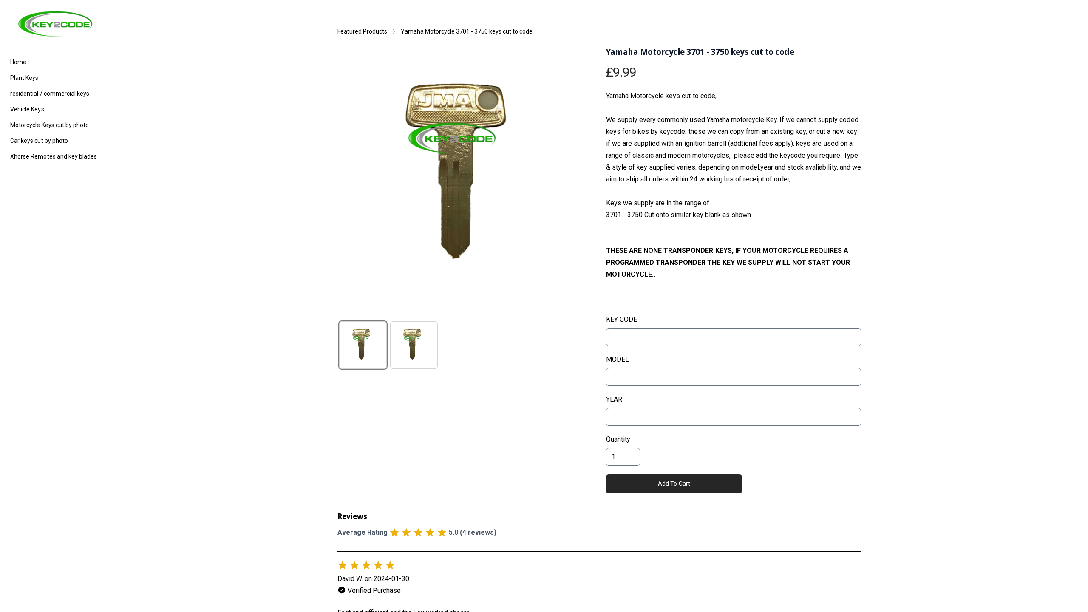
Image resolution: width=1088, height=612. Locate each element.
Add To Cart (674, 483)
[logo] (55, 24)
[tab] (363, 345)
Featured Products (362, 31)
